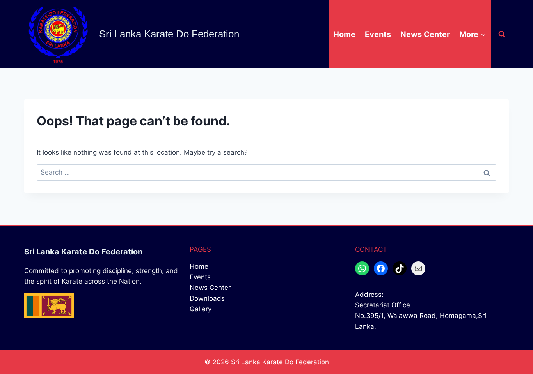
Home (344, 34)
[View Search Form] (502, 34)
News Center (425, 34)
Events (378, 34)
